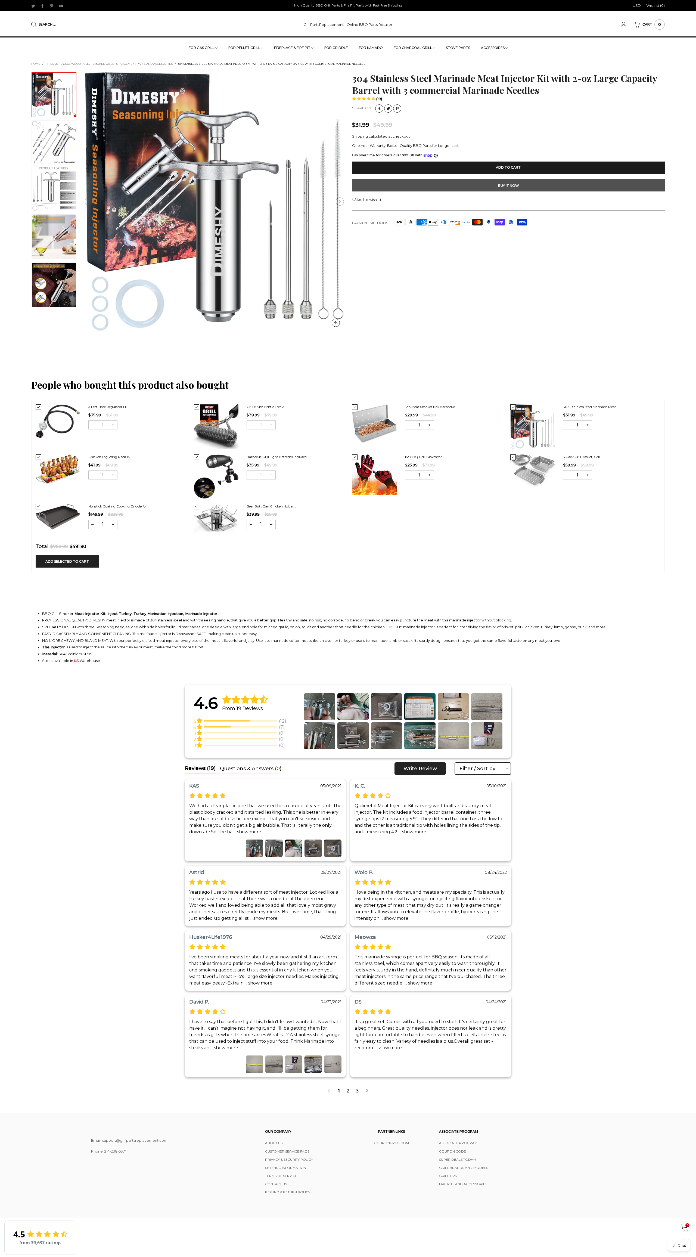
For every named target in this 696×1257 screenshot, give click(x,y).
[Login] (628, 24)
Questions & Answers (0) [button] (250, 769)
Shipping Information (285, 1168)
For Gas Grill (202, 48)
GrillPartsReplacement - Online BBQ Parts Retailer (348, 24)
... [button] (246, 831)
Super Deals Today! (457, 1159)
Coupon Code (452, 1151)
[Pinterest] (51, 5)
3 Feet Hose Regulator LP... (109, 407)
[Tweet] (388, 108)
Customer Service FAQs (287, 1151)
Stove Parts (458, 48)
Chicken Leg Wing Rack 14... (110, 457)
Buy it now (508, 186)
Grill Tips (448, 1176)
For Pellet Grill (244, 48)
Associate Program (458, 1143)
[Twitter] (33, 5)
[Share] (379, 108)
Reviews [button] (200, 768)
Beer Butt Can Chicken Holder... (271, 506)
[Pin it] (397, 108)
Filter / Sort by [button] (477, 768)
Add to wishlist (368, 199)
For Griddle (336, 48)
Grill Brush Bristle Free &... (267, 407)
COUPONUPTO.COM (391, 1143)
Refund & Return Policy (287, 1192)
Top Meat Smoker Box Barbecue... (431, 407)
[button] (89, 201)
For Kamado (371, 48)
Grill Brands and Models (463, 1168)
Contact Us (276, 1184)
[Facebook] (42, 5)
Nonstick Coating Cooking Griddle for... (118, 506)
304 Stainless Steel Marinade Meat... (591, 407)
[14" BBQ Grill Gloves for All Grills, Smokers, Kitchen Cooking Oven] (374, 474)
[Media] (336, 323)
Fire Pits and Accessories (463, 1184)
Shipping (360, 136)
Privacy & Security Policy (289, 1159)
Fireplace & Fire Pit (292, 48)
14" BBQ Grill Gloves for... (424, 457)
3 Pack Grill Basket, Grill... (583, 457)
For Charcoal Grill (413, 48)
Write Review (420, 769)
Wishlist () (655, 5)
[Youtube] (61, 5)
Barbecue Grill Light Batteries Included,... (278, 457)
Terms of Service (281, 1176)
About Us (273, 1143)
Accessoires (493, 48)
